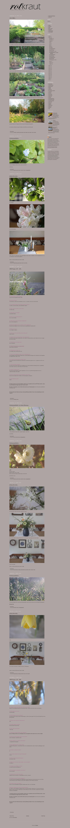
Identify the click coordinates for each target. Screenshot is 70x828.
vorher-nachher (34, 132)
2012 (49, 73)
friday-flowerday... (13, 176)
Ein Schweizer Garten (51, 90)
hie (23, 259)
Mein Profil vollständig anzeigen (52, 147)
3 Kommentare (12, 131)
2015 (49, 69)
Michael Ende (11, 604)
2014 (49, 70)
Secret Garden (30, 132)
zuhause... (54, 120)
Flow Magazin (21, 383)
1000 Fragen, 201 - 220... (15, 269)
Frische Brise (50, 95)
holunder (49, 97)
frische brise (50, 94)
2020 (49, 36)
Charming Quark (30, 796)
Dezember (51, 38)
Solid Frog (49, 106)
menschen (21, 170)
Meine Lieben (50, 28)
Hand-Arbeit (18, 132)
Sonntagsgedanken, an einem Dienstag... (19, 405)
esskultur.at (50, 91)
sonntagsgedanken (27, 170)
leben (19, 170)
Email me (49, 21)
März (50, 61)
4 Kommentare (12, 568)
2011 (49, 74)
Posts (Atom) (15, 817)
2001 (49, 79)
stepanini (49, 107)
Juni (50, 43)
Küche (49, 27)
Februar (50, 62)
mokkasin (49, 104)
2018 (49, 65)
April (50, 46)
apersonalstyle (50, 86)
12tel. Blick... (12, 18)
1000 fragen (15, 399)
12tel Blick (14, 132)
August (50, 41)
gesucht (17, 170)
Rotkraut (50, 137)
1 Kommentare (12, 398)
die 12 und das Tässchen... (55, 127)
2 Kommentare (12, 672)
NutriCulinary (50, 105)
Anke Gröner (23, 796)
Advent (49, 25)
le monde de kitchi (51, 100)
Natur (24, 132)
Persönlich (50, 29)
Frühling (19, 569)
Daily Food (50, 89)
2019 (49, 37)
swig (49, 108)
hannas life (50, 96)
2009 (49, 77)
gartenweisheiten (22, 569)
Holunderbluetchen (51, 98)
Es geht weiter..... (55, 113)
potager (26, 132)
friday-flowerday (15, 569)
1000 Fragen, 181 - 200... (15, 679)
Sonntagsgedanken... (14, 138)
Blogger (37, 825)
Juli (50, 42)
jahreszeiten (21, 132)
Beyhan (25, 383)
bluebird (49, 87)
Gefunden (49, 26)
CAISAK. (49, 88)
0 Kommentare (12, 169)
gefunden (14, 170)
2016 (49, 68)
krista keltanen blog (51, 99)
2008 (49, 78)
